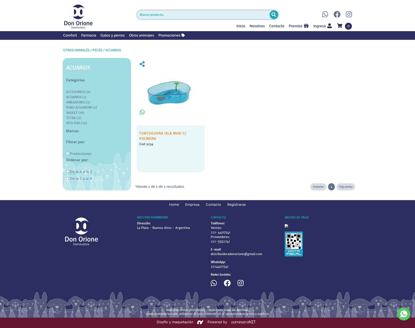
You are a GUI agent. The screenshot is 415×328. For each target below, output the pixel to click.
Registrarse (236, 204)
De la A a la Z (81, 171)
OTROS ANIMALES (76, 50)
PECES (97, 50)
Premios (296, 26)
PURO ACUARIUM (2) (81, 107)
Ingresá (320, 26)
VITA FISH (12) (76, 123)
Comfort (70, 35)
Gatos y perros (113, 35)
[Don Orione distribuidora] (97, 16)
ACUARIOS (113, 50)
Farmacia (88, 35)
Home (174, 204)
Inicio (240, 26)
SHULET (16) (75, 113)
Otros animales (141, 35)
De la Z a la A (81, 178)
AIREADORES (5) (78, 102)
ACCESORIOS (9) (78, 92)
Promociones (169, 35)
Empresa (192, 204)
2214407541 (219, 267)
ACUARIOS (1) (76, 97)
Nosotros (257, 26)
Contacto (276, 26)
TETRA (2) (73, 118)
